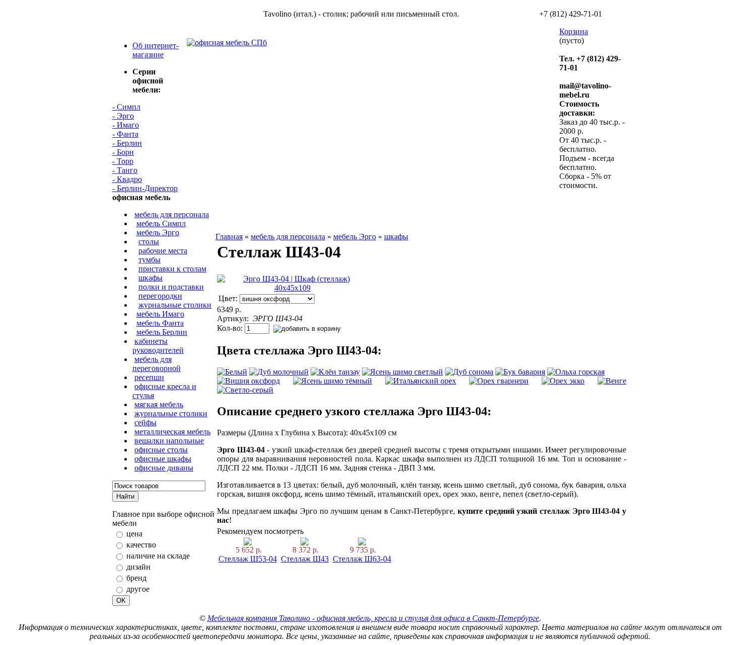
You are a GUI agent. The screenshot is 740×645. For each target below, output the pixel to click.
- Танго (124, 170)
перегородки (160, 296)
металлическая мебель (172, 431)
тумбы (149, 259)
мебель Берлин (161, 332)
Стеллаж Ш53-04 (247, 559)
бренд (136, 578)
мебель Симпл (161, 223)
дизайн (138, 567)
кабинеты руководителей (158, 345)
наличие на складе (158, 555)
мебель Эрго (157, 232)
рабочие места (162, 250)
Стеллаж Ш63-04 (362, 559)
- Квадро (127, 179)
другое (138, 589)
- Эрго (123, 116)
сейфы (145, 422)
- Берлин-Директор (145, 188)
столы (148, 241)
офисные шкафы (162, 458)
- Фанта (125, 134)
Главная (229, 236)
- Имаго (125, 125)
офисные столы (161, 449)
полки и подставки (171, 287)
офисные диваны (163, 468)
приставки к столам (172, 268)
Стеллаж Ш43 (305, 559)
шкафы (150, 277)
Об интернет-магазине (155, 50)
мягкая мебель (158, 404)
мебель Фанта (160, 323)
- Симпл (126, 107)
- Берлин (127, 143)
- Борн (123, 152)
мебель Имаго (160, 314)
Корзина (573, 31)
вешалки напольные (169, 440)
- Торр (122, 161)
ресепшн (149, 377)
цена (134, 533)
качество (141, 544)
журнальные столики (174, 305)
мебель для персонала (171, 214)
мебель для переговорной (156, 364)
